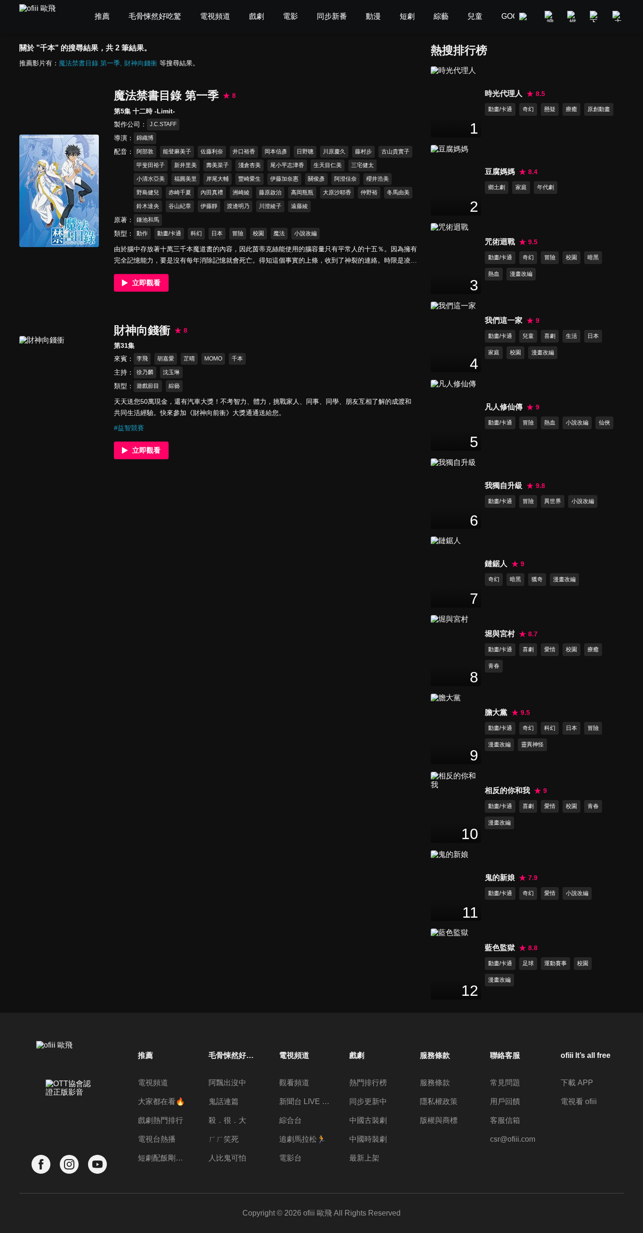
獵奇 (537, 579)
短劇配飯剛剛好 (163, 1158)
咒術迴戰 (500, 242)
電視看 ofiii (579, 1101)
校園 (258, 233)
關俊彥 (316, 179)
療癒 (571, 109)
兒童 (528, 336)
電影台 (290, 1158)
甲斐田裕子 (151, 165)
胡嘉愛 (165, 358)
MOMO (213, 358)
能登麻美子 (177, 151)
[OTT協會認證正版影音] (69, 1109)
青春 (493, 666)
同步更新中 (368, 1101)
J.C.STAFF (163, 124)
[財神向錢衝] (59, 392)
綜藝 (174, 386)
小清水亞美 (151, 179)
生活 (571, 336)
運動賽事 (555, 963)
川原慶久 (334, 151)
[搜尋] (550, 16)
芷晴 (189, 358)
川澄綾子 (270, 206)
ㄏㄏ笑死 (224, 1139)
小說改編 (305, 233)
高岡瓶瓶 (302, 192)
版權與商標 (439, 1120)
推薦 (145, 1055)
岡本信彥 (276, 151)
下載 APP (577, 1083)
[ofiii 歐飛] (42, 16)
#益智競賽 (129, 428)
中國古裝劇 (368, 1120)
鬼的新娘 (500, 877)
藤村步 (363, 151)
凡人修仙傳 (503, 407)
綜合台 (290, 1120)
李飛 (142, 358)
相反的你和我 (507, 790)
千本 (237, 358)
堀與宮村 (500, 634)
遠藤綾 (299, 206)
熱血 (493, 274)
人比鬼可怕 (227, 1158)
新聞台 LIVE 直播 (304, 1101)
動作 (142, 233)
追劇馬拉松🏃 (302, 1139)
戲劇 (356, 1055)
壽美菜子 (217, 165)
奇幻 (528, 109)
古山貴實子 (395, 151)
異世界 (552, 501)
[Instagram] (69, 1164)
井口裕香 (244, 151)
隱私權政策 (439, 1101)
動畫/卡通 (169, 233)
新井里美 (185, 165)
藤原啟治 (270, 192)
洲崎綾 (241, 192)
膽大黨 (496, 712)
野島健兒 (148, 192)
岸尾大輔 (217, 179)
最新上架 (364, 1158)
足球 (528, 963)
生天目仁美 (327, 165)
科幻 (196, 233)
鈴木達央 (148, 206)
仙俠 (604, 422)
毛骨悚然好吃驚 (234, 1055)
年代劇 (545, 187)
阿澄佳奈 (345, 179)
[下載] (595, 16)
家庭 (521, 187)
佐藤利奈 (212, 151)
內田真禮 (212, 192)
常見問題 (505, 1083)
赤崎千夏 (180, 192)
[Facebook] (41, 1164)
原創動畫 (598, 109)
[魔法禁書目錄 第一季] (59, 191)
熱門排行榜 (368, 1083)
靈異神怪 (532, 744)
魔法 (279, 233)
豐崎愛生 (249, 179)
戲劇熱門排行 (160, 1120)
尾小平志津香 (287, 165)
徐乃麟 (145, 372)
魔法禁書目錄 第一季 (89, 63)
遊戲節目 (148, 386)
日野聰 (305, 151)
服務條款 (435, 1083)
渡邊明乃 (238, 206)
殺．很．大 (227, 1120)
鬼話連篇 (224, 1101)
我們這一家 (503, 320)
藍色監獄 (500, 948)
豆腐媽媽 (500, 172)
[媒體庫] (573, 16)
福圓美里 (185, 179)
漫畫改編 (521, 274)
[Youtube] (97, 1164)
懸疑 (549, 109)
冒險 (237, 233)
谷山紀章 (180, 206)
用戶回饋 (505, 1101)
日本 (217, 233)
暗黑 (593, 257)
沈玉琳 (171, 372)
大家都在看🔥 (161, 1101)
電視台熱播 (157, 1139)
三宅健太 (362, 165)
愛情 (549, 649)
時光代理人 (503, 93)
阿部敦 (145, 151)
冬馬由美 (398, 192)
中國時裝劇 (368, 1139)
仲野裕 (369, 192)
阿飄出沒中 (227, 1083)
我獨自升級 (503, 485)
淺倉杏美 (249, 165)
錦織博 (145, 138)
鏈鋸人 (496, 564)
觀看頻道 (294, 1083)
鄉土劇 (496, 187)
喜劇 (549, 336)
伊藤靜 (209, 206)
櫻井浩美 (377, 179)
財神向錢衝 (140, 63)
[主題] (618, 16)
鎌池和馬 (148, 219)
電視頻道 (153, 1083)
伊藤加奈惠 (284, 179)
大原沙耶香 (337, 192)
